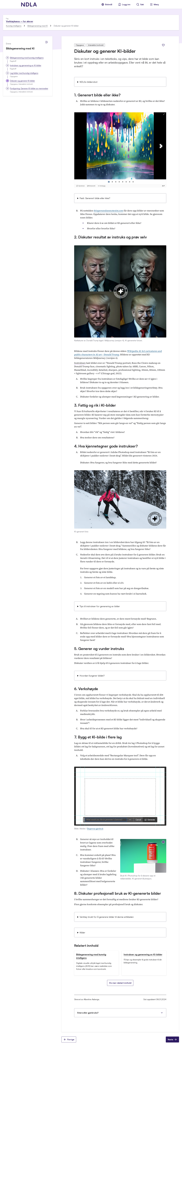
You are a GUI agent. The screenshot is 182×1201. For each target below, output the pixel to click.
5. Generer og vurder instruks (99, 648)
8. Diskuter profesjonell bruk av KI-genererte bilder (117, 893)
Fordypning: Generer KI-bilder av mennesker (29, 88)
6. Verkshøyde (86, 688)
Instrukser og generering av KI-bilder (25, 65)
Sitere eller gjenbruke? (87, 1013)
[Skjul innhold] (47, 42)
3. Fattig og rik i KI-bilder (95, 405)
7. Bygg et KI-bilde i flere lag (98, 737)
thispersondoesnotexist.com (108, 210)
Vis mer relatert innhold (120, 983)
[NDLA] (29, 4)
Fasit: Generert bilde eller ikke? (95, 198)
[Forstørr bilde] (163, 841)
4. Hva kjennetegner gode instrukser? (106, 446)
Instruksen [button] (80, 362)
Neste (170, 1039)
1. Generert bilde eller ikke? (97, 95)
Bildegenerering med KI (37, 26)
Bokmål (108, 4)
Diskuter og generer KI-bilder (22, 81)
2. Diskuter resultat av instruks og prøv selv (110, 237)
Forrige (70, 1039)
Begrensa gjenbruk (95, 828)
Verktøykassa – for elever (19, 21)
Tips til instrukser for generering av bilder (100, 606)
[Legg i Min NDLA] (163, 45)
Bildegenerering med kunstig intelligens (27, 57)
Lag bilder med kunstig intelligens (24, 73)
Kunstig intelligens (13, 26)
